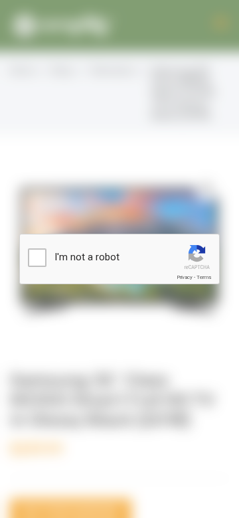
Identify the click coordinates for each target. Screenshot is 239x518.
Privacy (185, 277)
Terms (204, 277)
